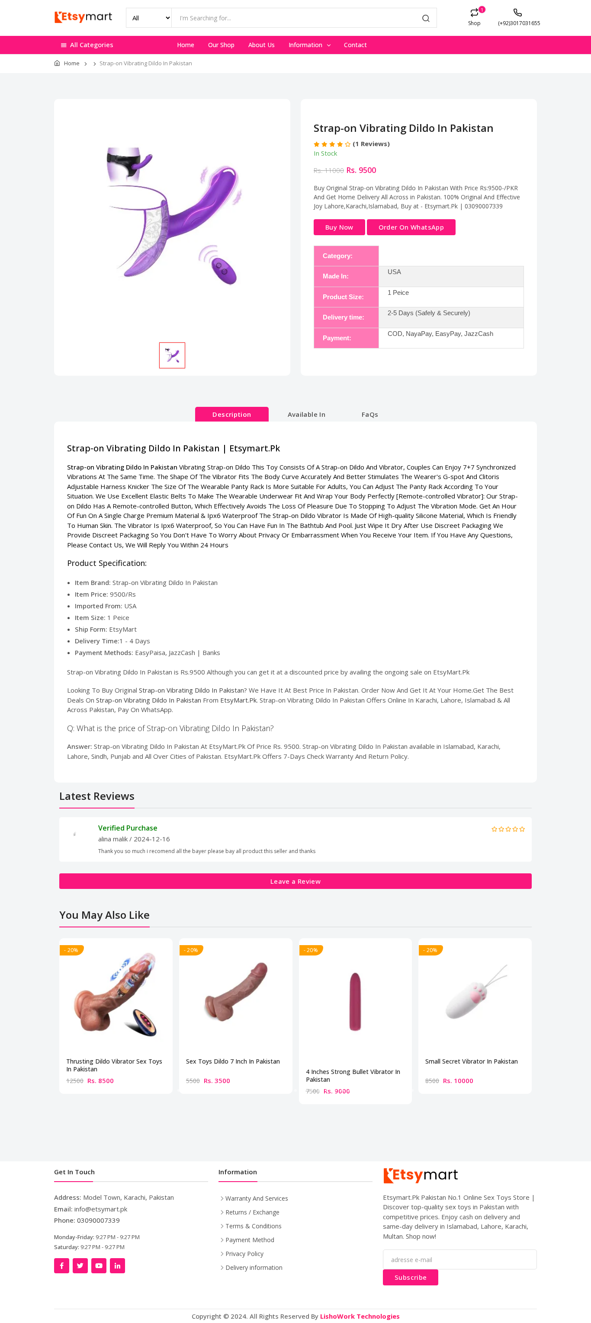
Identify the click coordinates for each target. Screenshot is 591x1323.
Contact (355, 45)
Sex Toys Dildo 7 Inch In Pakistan (233, 1061)
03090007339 (98, 1220)
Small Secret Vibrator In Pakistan (471, 1061)
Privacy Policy (244, 1254)
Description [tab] (231, 414)
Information (306, 45)
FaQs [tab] (370, 414)
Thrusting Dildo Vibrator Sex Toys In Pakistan (114, 1065)
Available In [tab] (307, 414)
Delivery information (254, 1267)
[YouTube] (98, 1265)
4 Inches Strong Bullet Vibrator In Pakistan (353, 1075)
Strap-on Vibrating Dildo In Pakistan (191, 690)
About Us (261, 45)
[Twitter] (80, 1265)
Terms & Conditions (253, 1226)
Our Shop (221, 45)
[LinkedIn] (117, 1265)
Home (185, 45)
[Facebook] (61, 1265)
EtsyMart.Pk (238, 700)
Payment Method (249, 1240)
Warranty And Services (256, 1198)
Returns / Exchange (252, 1212)
